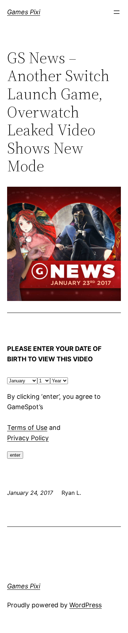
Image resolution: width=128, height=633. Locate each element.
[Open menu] (116, 12)
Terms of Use (27, 427)
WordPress (85, 605)
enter (15, 455)
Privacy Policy (28, 438)
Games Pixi (23, 12)
